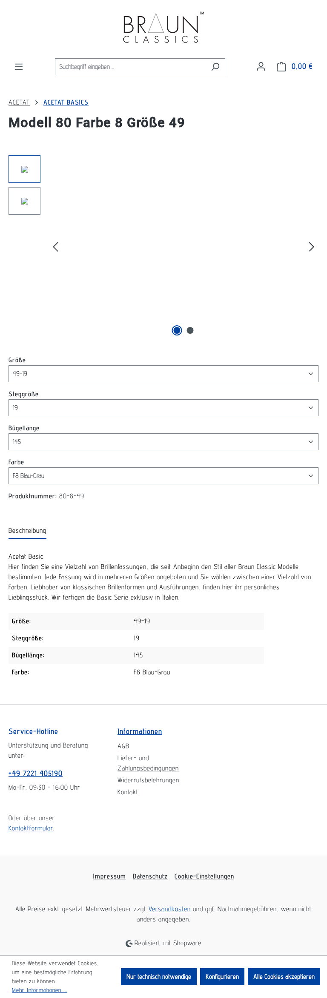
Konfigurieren (222, 976)
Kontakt (128, 792)
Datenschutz (150, 876)
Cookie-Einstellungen (204, 876)
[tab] (27, 531)
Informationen (140, 731)
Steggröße (24, 394)
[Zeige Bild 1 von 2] (177, 330)
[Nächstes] (311, 247)
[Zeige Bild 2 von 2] (190, 330)
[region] (163, 246)
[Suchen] (215, 66)
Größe (17, 359)
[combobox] (130, 66)
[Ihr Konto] (261, 66)
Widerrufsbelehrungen (148, 780)
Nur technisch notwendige (158, 976)
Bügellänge (24, 428)
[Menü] (19, 66)
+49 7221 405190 (36, 773)
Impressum (109, 876)
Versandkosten (170, 909)
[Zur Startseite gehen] (163, 29)
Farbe (16, 462)
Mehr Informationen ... (39, 990)
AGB (123, 746)
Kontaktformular (31, 828)
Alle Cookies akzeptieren (284, 976)
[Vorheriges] (55, 247)
